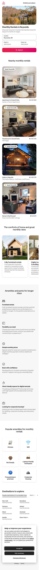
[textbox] (11, 44)
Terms (22, 563)
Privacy (16, 563)
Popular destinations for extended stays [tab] (14, 495)
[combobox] (19, 38)
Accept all (19, 548)
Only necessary (19, 553)
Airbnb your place (29, 3)
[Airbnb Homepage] (3, 3)
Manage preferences (19, 558)
